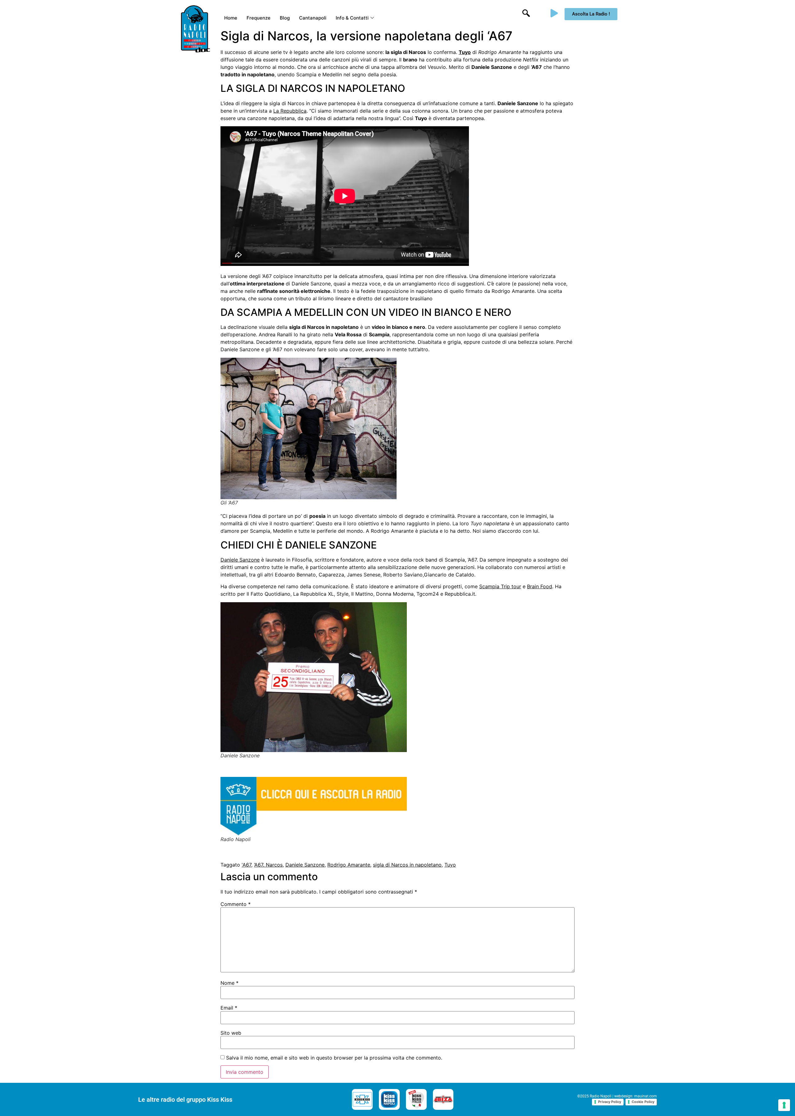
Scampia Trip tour (500, 586)
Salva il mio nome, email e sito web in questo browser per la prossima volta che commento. (334, 1057)
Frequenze (258, 18)
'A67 (246, 865)
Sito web (230, 1032)
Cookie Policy (643, 1102)
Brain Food (539, 586)
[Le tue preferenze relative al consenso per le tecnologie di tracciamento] (784, 1105)
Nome (229, 982)
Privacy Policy (609, 1102)
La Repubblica (290, 111)
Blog (285, 18)
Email (228, 1007)
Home (230, 18)
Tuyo (450, 865)
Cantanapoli (312, 18)
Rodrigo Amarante (348, 865)
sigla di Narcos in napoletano (407, 865)
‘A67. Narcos (268, 865)
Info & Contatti (352, 18)
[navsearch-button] (526, 14)
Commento (235, 904)
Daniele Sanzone (240, 560)
